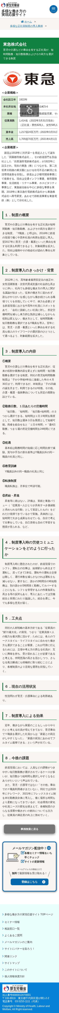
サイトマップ (12, 963)
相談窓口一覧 (12, 928)
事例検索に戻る (29, 829)
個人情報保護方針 (15, 976)
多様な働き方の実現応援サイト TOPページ (29, 914)
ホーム (28, 21)
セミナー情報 (12, 922)
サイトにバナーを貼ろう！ (20, 948)
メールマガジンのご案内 (18, 942)
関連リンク (11, 956)
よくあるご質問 (13, 935)
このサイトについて (16, 969)
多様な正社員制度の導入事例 (26, 26)
